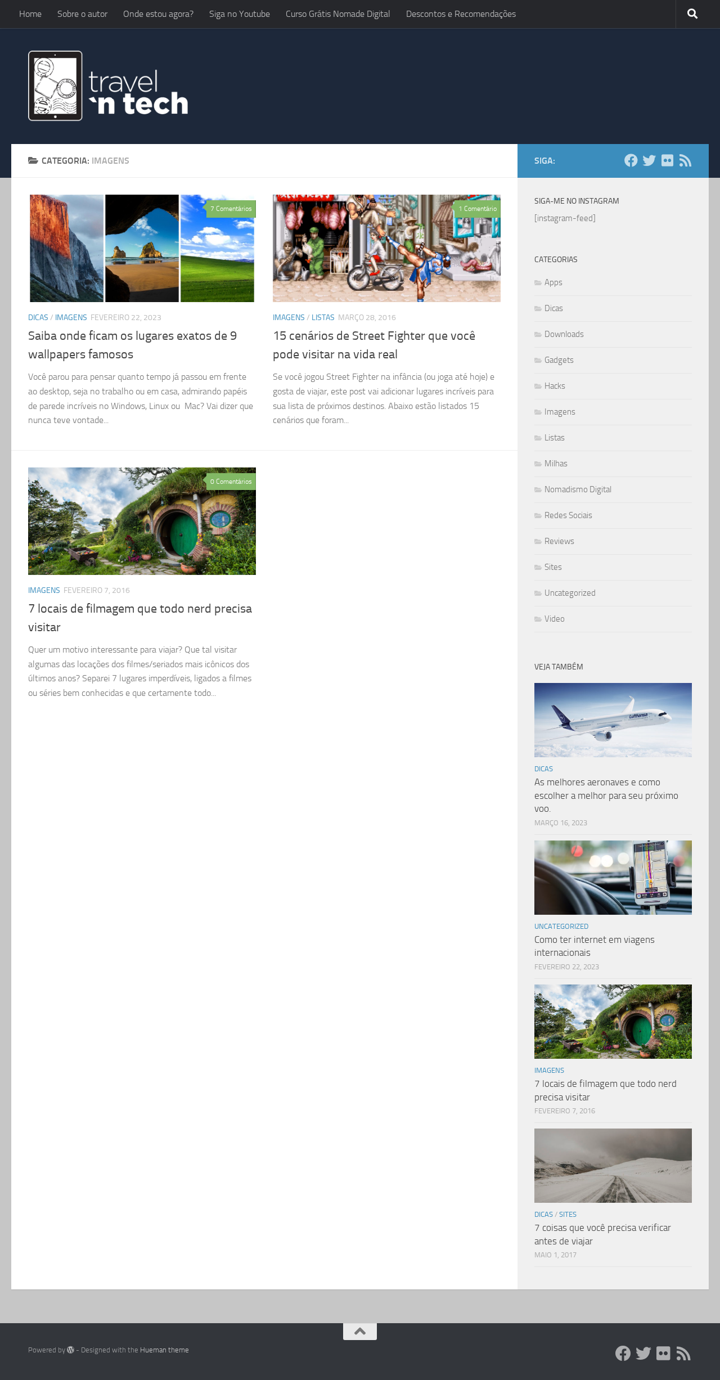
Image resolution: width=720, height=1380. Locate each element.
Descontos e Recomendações (461, 13)
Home (30, 13)
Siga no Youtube (239, 13)
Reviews (559, 541)
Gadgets (559, 360)
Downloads (564, 334)
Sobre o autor (82, 13)
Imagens (71, 317)
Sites (553, 567)
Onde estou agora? (158, 13)
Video (554, 619)
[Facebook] (631, 160)
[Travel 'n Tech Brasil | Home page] (109, 86)
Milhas (556, 463)
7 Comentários (231, 209)
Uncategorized (570, 593)
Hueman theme (164, 1350)
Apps (553, 282)
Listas (323, 317)
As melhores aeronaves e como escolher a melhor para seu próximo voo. (606, 795)
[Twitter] (649, 160)
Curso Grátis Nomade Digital (338, 13)
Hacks (554, 386)
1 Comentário (477, 209)
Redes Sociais (568, 515)
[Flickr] (667, 160)
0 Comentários (231, 482)
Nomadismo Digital (577, 489)
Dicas (38, 317)
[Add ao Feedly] (685, 160)
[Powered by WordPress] (70, 1350)
